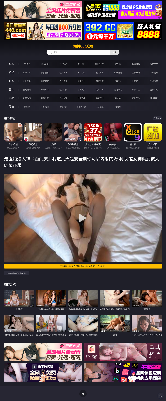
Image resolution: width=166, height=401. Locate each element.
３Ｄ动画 (81, 72)
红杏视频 (100, 106)
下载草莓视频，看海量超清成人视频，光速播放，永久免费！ (83, 266)
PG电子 (27, 64)
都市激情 (27, 98)
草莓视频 (63, 106)
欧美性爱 (81, 81)
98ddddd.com (83, 46)
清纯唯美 (118, 89)
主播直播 (136, 72)
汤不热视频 (81, 106)
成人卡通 (63, 81)
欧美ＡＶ (63, 72)
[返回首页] (161, 396)
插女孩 (27, 106)
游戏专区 (81, 64)
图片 (11, 89)
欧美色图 (63, 89)
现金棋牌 (136, 64)
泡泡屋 (118, 106)
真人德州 (45, 64)
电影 (11, 81)
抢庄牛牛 (154, 64)
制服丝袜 (100, 81)
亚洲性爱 (27, 81)
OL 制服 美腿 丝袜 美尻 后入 (16, 273)
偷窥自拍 (27, 89)
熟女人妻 (100, 72)
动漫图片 (81, 89)
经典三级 (118, 81)
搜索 (115, 52)
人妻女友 (63, 98)
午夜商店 (45, 106)
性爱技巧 (154, 98)
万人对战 (63, 64)
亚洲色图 (45, 89)
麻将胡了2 (99, 64)
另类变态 (154, 81)
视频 (11, 72)
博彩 (11, 64)
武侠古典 (81, 98)
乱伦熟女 (136, 81)
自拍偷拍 (45, 72)
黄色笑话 (136, 98)
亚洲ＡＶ (27, 72)
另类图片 (154, 89)
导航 (11, 106)
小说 (11, 98)
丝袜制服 (118, 72)
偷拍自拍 (45, 81)
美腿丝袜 (100, 89)
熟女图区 (136, 89)
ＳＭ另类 (154, 72)
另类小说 (118, 98)
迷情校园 (100, 98)
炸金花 (118, 64)
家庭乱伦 (45, 98)
